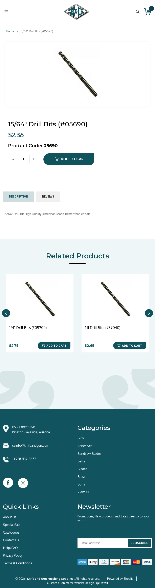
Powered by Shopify (120, 578)
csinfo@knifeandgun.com (30, 445)
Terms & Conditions (17, 563)
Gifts (81, 438)
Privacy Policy (13, 555)
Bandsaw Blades (90, 454)
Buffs (81, 484)
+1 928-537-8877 (24, 459)
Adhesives (85, 446)
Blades (82, 469)
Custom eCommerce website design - (71, 583)
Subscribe (139, 543)
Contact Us (11, 540)
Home (10, 31)
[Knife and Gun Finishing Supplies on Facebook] (8, 483)
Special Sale (12, 525)
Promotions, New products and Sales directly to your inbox (113, 518)
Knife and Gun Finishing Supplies (50, 578)
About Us (9, 517)
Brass (82, 477)
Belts (81, 461)
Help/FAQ (10, 548)
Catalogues (11, 532)
